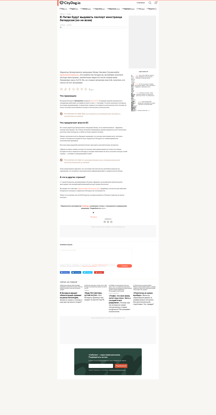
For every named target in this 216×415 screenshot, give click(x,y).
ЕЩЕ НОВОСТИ (143, 71)
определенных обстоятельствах (88, 188)
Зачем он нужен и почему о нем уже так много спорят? (71, 297)
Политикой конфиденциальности (117, 370)
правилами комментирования (89, 266)
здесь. (103, 208)
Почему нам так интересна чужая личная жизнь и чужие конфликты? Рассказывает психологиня (120, 304)
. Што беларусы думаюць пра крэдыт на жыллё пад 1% (94, 296)
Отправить (124, 266)
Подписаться (121, 366)
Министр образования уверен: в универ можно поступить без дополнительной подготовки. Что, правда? (143, 298)
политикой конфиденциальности (100, 265)
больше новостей (143, 110)
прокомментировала (69, 75)
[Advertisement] (142, 29)
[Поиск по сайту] (150, 3)
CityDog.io (62, 25)
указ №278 (94, 101)
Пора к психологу (114, 293)
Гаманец (86, 290)
